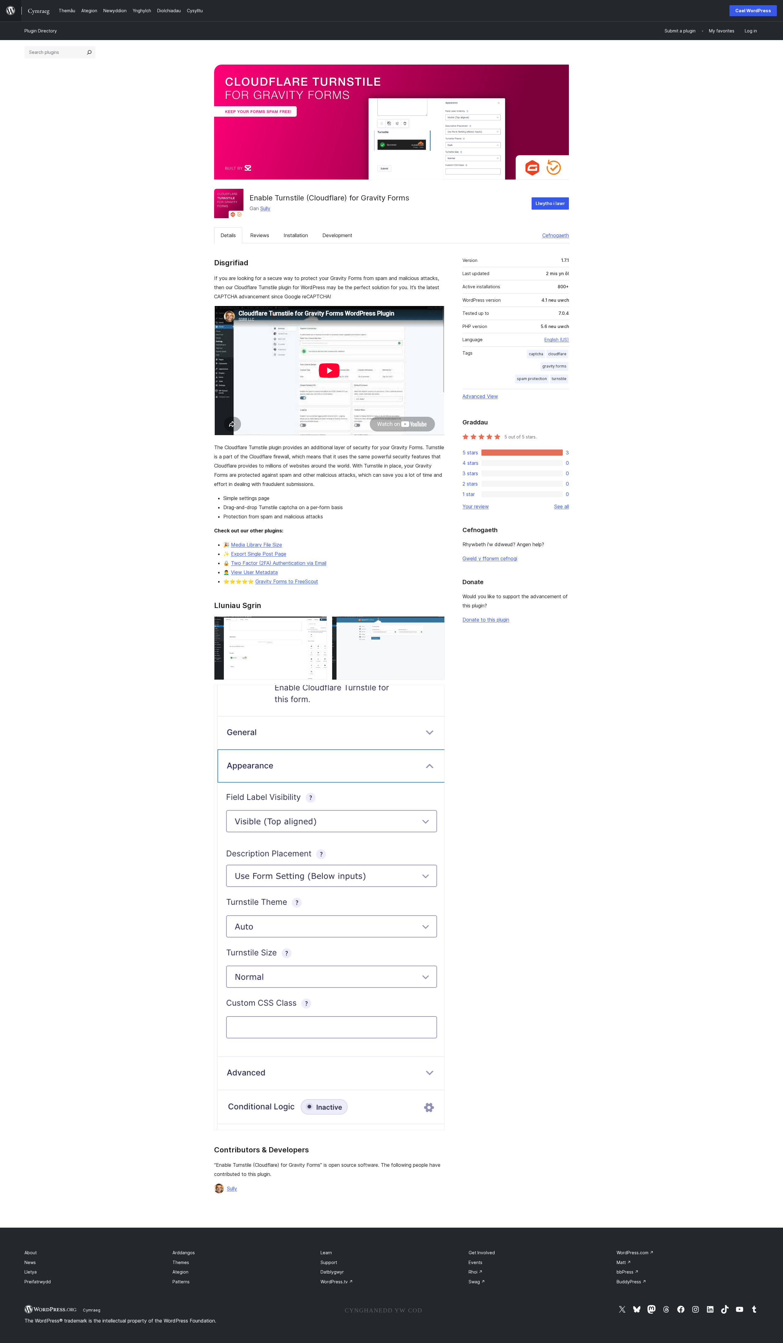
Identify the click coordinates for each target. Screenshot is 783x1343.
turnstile (559, 378)
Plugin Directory (40, 30)
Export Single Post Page (258, 554)
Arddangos (184, 1252)
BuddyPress (631, 1281)
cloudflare (557, 354)
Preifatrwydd (37, 1281)
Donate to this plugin (485, 620)
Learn (326, 1252)
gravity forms (554, 366)
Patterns (181, 1281)
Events (475, 1262)
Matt (624, 1262)
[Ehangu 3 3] (436, 693)
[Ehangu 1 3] (319, 624)
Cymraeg (91, 1310)
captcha (536, 354)
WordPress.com (635, 1252)
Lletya (30, 1271)
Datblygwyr (332, 1271)
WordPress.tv (337, 1281)
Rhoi (476, 1271)
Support (329, 1262)
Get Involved (482, 1252)
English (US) (556, 339)
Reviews (259, 235)
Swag (477, 1281)
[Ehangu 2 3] (436, 624)
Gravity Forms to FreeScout (286, 581)
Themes (181, 1262)
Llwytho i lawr (550, 203)
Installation (296, 235)
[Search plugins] (89, 52)
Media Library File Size (256, 545)
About (30, 1252)
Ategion (180, 1271)
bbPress (628, 1271)
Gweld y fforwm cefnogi (489, 558)
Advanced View (480, 396)
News (30, 1262)
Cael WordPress (753, 10)
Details (228, 235)
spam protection (532, 378)
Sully (265, 208)
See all (561, 506)
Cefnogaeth (555, 235)
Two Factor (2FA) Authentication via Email (278, 563)
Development (337, 235)
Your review (475, 506)
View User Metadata (254, 572)
